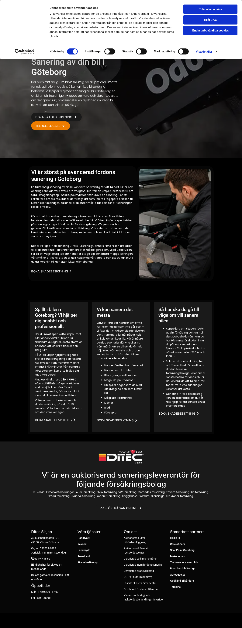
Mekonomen (177, 556)
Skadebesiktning (88, 562)
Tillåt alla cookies (210, 9)
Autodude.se (177, 574)
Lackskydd (84, 550)
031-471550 (68, 379)
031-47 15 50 (42, 558)
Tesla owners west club (184, 562)
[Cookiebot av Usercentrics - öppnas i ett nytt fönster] (24, 51)
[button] (56, 117)
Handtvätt (84, 537)
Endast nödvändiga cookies (210, 30)
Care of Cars (177, 544)
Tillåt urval (210, 19)
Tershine (175, 586)
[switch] (109, 51)
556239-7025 (48, 548)
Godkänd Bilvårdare (182, 580)
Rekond (82, 544)
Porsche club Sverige (182, 568)
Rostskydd (84, 556)
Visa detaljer (204, 51)
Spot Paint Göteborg (182, 550)
